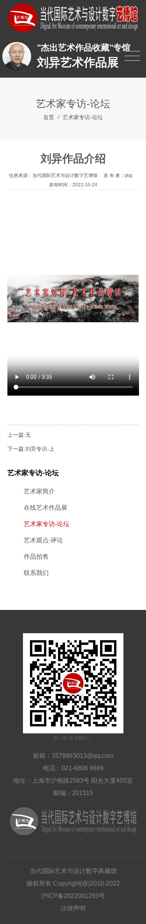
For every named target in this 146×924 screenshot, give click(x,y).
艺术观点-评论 (43, 540)
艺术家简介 (39, 491)
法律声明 (73, 908)
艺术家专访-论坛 (83, 117)
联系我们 (36, 573)
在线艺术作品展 (45, 507)
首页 (48, 117)
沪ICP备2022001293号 (73, 896)
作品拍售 (36, 556)
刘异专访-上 (40, 449)
